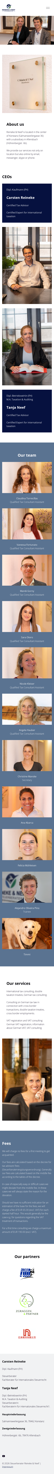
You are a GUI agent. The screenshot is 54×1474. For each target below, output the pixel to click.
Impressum (7, 1466)
